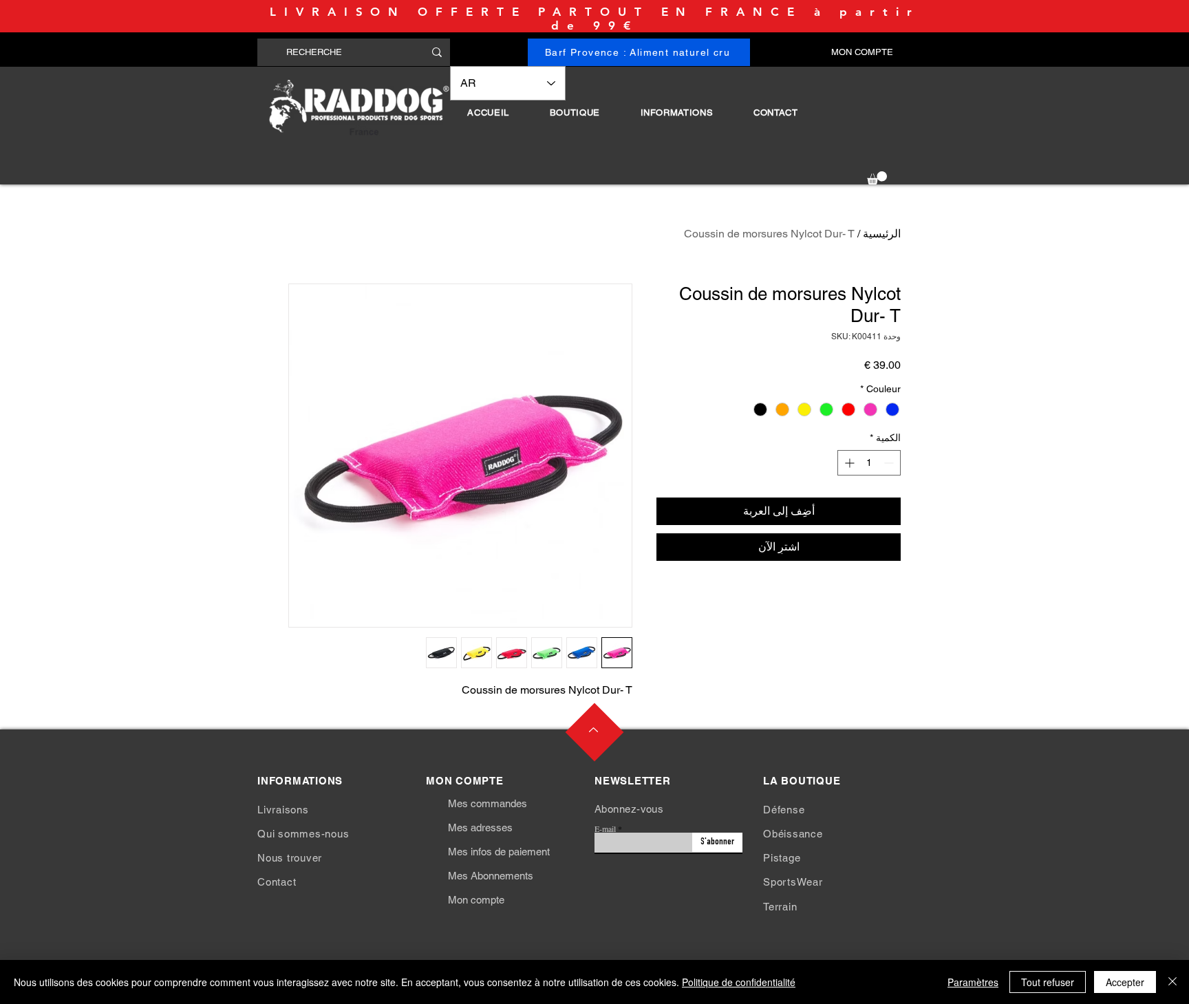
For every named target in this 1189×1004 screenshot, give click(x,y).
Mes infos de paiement (499, 851)
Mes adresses (480, 827)
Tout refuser (1047, 982)
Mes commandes (487, 803)
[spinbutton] (869, 463)
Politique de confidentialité (738, 982)
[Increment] (848, 463)
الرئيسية (882, 233)
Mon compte (476, 900)
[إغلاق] (1172, 982)
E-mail (605, 828)
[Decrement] (890, 463)
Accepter (1125, 982)
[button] (574, 112)
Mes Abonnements (490, 876)
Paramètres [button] (972, 982)
